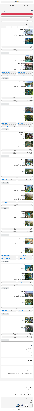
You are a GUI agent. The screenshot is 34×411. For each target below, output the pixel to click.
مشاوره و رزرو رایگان (5, 52)
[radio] (32, 26)
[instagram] (31, 402)
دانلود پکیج (2, 10)
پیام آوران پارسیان (14, 409)
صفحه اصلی (31, 5)
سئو (17, 409)
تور (27, 5)
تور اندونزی (25, 5)
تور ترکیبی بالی (20, 5)
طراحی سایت (20, 409)
